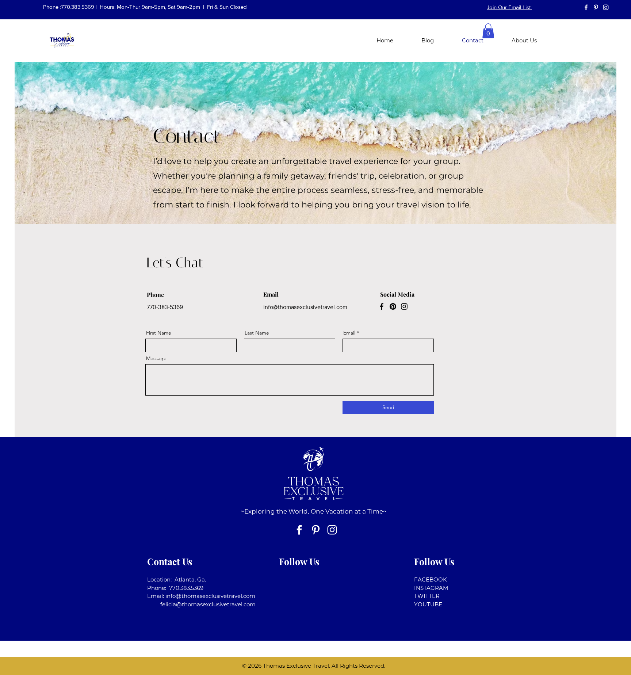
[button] (488, 30)
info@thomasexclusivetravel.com (305, 307)
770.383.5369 (77, 7)
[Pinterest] (393, 306)
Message (156, 358)
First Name (158, 332)
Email (349, 332)
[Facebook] (381, 306)
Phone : (52, 7)
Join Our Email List (509, 7)
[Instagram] (404, 306)
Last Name (257, 332)
